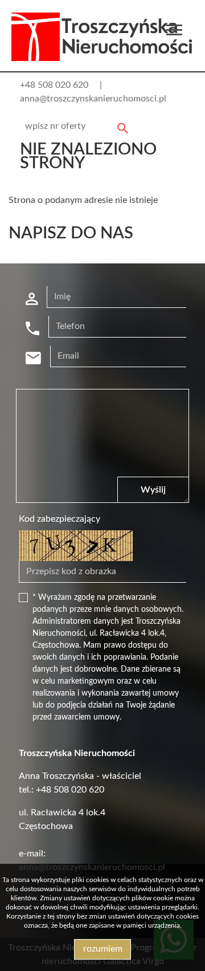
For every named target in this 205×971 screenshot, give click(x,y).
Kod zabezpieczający (59, 518)
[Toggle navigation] (174, 31)
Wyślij (153, 489)
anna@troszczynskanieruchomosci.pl (93, 98)
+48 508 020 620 (54, 85)
